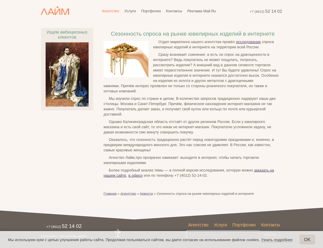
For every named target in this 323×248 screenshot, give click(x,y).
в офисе (135, 175)
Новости (146, 194)
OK (307, 239)
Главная (110, 194)
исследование (248, 42)
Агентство (128, 194)
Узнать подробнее (277, 240)
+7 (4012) (266, 11)
